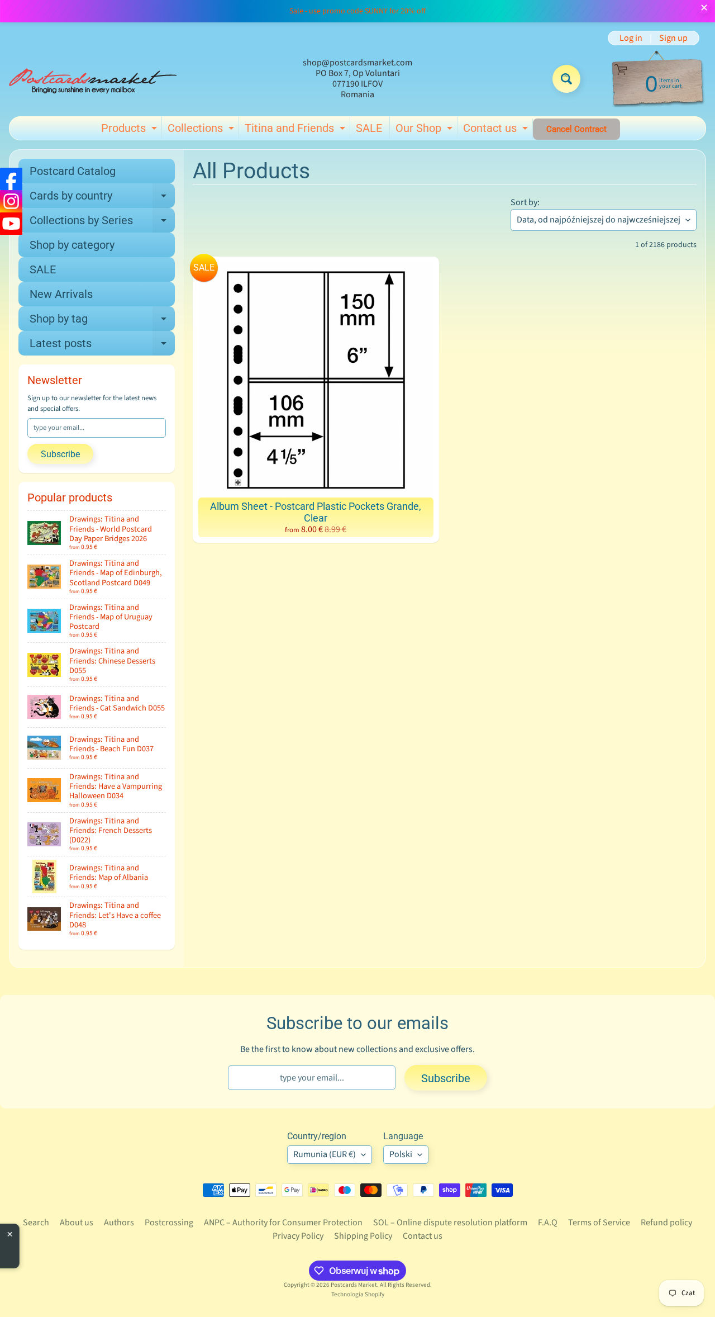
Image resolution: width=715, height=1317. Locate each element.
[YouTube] (11, 223)
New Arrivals (61, 294)
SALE (369, 128)
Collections (202, 130)
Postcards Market (354, 1285)
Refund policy (666, 1222)
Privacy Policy (298, 1236)
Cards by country (102, 198)
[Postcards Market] (93, 78)
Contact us (497, 130)
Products (130, 130)
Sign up (673, 38)
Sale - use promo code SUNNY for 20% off (357, 11)
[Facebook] (11, 179)
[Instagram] (11, 201)
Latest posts (102, 346)
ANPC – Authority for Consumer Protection (283, 1222)
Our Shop (425, 130)
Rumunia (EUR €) (324, 1154)
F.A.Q (547, 1222)
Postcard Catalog (73, 171)
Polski (400, 1154)
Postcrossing (169, 1222)
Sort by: (525, 202)
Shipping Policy (363, 1236)
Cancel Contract (576, 129)
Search (36, 1222)
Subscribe (60, 454)
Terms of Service (599, 1222)
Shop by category (72, 245)
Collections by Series (102, 223)
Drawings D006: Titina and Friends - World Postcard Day (101, 1242)
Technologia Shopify (357, 1294)
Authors (119, 1222)
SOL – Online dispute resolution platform (450, 1222)
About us (76, 1222)
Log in (630, 38)
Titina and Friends (296, 130)
